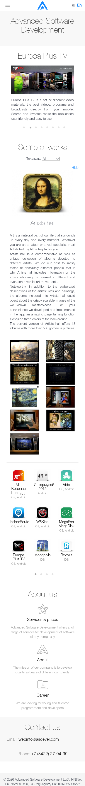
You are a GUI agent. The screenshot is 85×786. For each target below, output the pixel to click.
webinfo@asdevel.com (39, 740)
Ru (72, 5)
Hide (75, 167)
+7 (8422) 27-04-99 (49, 754)
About (42, 660)
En (79, 5)
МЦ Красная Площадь (18, 489)
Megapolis (42, 555)
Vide (66, 485)
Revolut (66, 555)
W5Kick (42, 522)
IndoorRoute (19, 522)
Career (43, 695)
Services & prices (42, 620)
